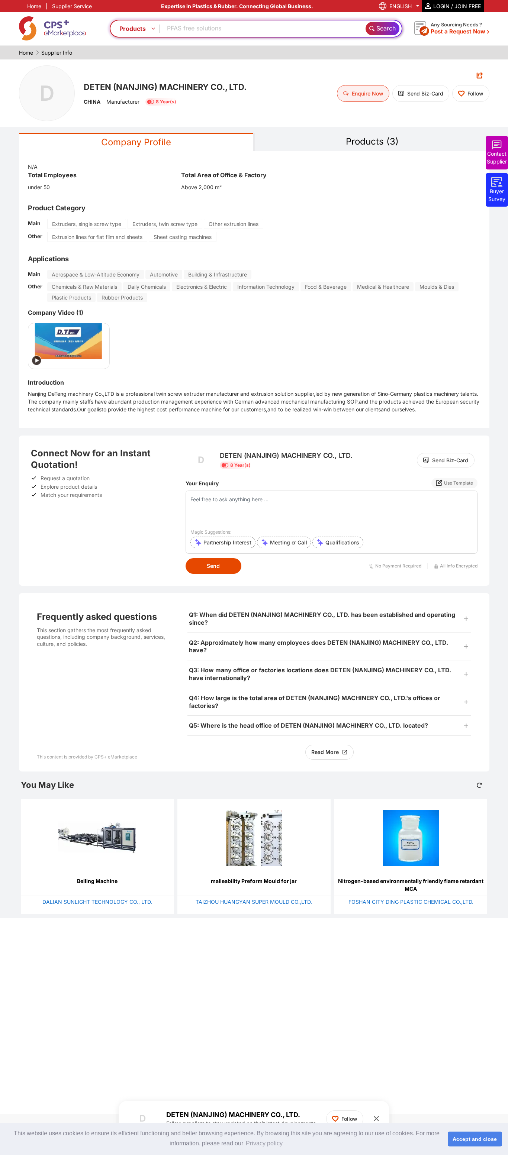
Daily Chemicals (147, 287)
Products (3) (372, 141)
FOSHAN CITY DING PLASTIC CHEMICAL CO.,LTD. (410, 902)
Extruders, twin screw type (164, 224)
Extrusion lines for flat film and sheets (97, 237)
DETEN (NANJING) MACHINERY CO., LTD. (165, 87)
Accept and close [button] (475, 1139)
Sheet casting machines (183, 237)
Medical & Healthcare (383, 287)
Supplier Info (56, 52)
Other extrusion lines (233, 224)
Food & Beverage (326, 287)
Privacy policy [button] (264, 1143)
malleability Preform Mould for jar (254, 881)
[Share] (479, 75)
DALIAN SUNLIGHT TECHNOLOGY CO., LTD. (97, 902)
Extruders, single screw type (86, 224)
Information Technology (266, 287)
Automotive (164, 274)
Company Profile (136, 142)
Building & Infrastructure (217, 274)
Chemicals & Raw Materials (84, 287)
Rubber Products (122, 297)
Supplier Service (72, 6)
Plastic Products (71, 297)
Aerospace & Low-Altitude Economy (95, 274)
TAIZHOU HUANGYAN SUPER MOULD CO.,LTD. (254, 902)
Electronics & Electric (201, 287)
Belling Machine (97, 881)
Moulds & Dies (436, 287)
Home (34, 6)
